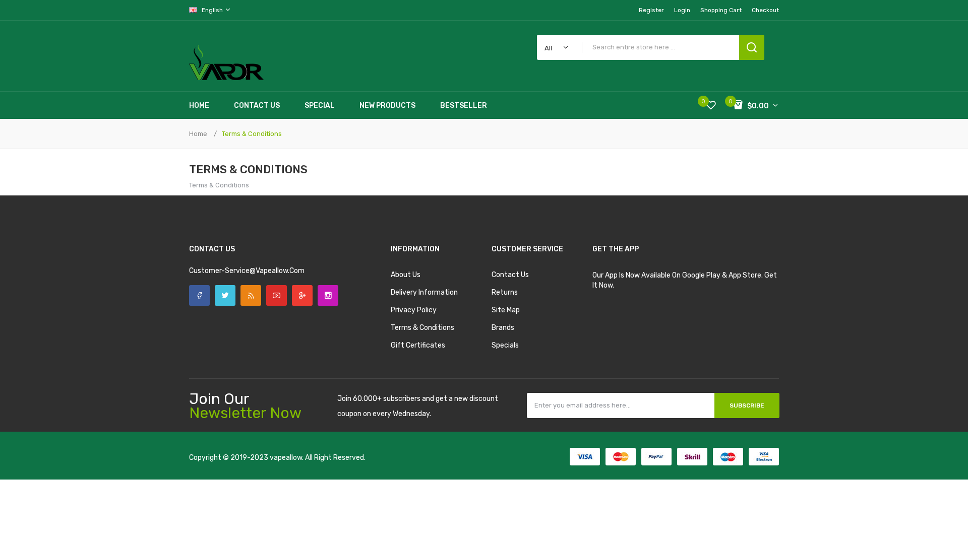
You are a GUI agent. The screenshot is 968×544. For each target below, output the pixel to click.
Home (198, 134)
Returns (505, 292)
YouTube (276, 295)
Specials (505, 345)
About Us (405, 274)
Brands (503, 327)
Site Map (506, 310)
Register (651, 10)
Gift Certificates (418, 345)
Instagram (328, 295)
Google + (302, 295)
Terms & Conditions (252, 134)
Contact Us (510, 274)
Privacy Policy (414, 310)
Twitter (225, 295)
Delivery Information (424, 292)
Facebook (199, 295)
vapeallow (286, 457)
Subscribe (747, 405)
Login (682, 10)
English (213, 10)
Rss (250, 295)
